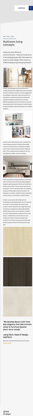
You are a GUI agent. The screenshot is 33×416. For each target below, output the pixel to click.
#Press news (6, 38)
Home (4, 36)
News (8, 36)
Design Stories (6, 343)
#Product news (12, 38)
